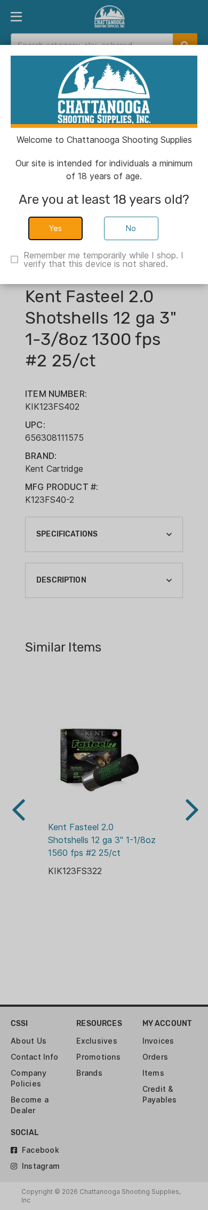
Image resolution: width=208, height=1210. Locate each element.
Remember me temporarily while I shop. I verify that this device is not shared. (103, 259)
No (131, 228)
